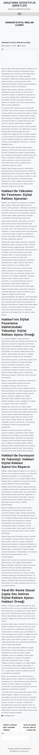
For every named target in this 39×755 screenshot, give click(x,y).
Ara (3, 733)
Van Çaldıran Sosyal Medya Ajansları (29, 727)
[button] (19, 14)
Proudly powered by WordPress (19, 749)
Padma (14, 751)
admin (24, 46)
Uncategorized (8, 716)
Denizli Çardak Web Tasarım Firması (10, 727)
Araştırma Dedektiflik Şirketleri (20, 4)
